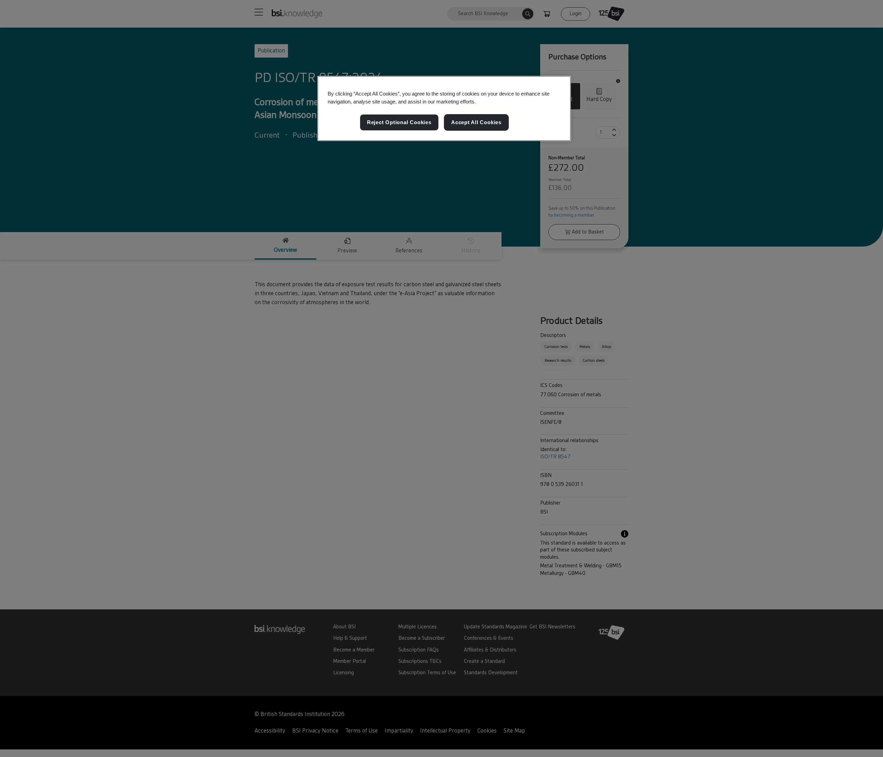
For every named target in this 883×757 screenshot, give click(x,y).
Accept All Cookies (476, 122)
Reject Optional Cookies (399, 122)
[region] (444, 108)
